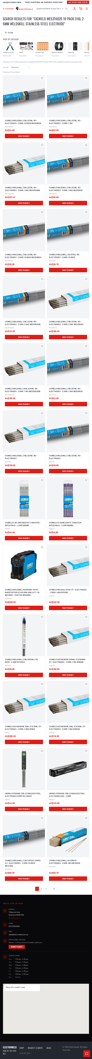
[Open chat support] (86, 1053)
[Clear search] (62, 8)
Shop (21, 1048)
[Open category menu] (86, 8)
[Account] (74, 8)
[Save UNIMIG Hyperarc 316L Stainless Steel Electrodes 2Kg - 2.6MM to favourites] (86, 751)
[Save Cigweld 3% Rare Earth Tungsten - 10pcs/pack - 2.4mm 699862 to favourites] (86, 480)
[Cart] (80, 8)
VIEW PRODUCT (24, 136)
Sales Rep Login (24, 1053)
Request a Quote (16, 947)
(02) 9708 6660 (14, 926)
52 (54, 889)
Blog (49, 1048)
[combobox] (52, 8)
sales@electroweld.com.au (12, 2)
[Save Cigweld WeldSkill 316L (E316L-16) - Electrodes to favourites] (42, 413)
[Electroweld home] (24, 8)
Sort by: (6, 67)
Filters (10, 32)
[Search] (66, 8)
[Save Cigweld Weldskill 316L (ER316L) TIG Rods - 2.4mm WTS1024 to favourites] (42, 617)
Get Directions (15, 918)
